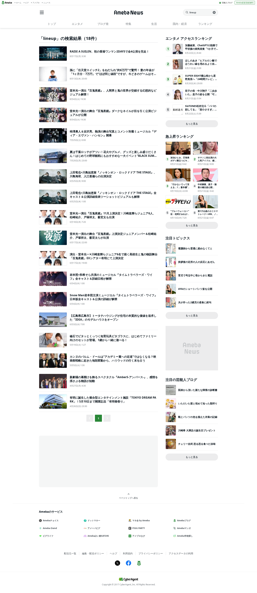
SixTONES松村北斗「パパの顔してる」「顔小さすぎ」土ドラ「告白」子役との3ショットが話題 (201, 111)
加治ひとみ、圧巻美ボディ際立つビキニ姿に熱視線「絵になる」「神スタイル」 (179, 162)
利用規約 (128, 553)
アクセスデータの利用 (181, 553)
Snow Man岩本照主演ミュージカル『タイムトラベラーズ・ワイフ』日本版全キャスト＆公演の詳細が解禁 (113, 297)
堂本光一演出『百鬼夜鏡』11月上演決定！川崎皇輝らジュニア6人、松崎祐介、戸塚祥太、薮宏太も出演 (113, 215)
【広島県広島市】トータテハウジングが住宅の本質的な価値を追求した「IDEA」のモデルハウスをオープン (113, 317)
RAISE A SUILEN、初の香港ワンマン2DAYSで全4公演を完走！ (109, 51)
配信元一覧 (70, 553)
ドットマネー (94, 520)
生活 (154, 24)
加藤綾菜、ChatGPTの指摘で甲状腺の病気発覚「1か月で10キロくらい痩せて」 (201, 49)
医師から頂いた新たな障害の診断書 (197, 390)
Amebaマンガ (184, 528)
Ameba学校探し (185, 535)
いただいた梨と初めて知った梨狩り (197, 403)
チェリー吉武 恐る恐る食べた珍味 (197, 443)
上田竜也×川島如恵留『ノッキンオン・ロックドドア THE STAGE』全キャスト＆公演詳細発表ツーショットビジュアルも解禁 (113, 195)
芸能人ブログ (227, 2)
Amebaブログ (184, 520)
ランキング (205, 24)
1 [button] (98, 418)
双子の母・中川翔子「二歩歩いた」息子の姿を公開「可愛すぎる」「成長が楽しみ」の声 (201, 96)
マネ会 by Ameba (141, 520)
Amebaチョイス (51, 520)
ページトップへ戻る (128, 497)
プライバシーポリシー (150, 553)
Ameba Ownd (50, 528)
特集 (128, 24)
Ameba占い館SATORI (98, 535)
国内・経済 (180, 24)
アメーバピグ (94, 528)
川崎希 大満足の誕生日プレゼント (197, 430)
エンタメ (77, 24)
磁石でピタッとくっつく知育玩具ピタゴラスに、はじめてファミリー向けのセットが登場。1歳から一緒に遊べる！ (113, 338)
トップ (52, 24)
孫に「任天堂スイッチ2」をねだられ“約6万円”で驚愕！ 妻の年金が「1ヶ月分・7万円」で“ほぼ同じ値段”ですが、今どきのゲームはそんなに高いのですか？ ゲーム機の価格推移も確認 (113, 74)
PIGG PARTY (138, 528)
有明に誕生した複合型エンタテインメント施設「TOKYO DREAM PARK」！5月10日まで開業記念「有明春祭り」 (113, 399)
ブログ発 (103, 24)
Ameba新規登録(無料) (245, 2)
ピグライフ (48, 535)
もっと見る (192, 123)
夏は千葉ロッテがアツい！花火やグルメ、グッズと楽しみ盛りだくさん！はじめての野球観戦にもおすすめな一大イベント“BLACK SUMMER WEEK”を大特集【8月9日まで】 (113, 156)
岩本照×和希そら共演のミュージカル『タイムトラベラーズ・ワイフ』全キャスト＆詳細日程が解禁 (111, 276)
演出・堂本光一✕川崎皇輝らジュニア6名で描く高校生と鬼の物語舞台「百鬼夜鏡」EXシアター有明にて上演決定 (114, 256)
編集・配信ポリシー (93, 553)
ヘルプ (113, 553)
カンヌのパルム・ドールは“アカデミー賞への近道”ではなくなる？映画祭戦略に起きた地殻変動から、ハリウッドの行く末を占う (113, 358)
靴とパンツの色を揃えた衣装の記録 (197, 417)
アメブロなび (138, 535)
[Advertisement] (70, 461)
